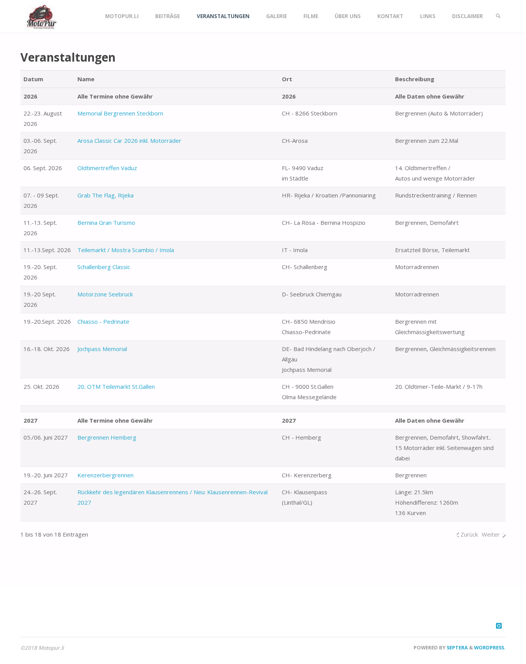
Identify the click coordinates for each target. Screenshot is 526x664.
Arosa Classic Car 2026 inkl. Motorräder (129, 140)
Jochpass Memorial (102, 349)
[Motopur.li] (40, 16)
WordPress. (490, 647)
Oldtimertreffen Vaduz (107, 168)
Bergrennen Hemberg (106, 437)
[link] (498, 16)
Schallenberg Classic (103, 267)
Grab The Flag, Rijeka (105, 195)
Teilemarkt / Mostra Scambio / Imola (125, 250)
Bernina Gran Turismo (106, 222)
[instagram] (499, 626)
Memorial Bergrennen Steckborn (120, 113)
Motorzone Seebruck (105, 294)
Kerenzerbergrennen (105, 475)
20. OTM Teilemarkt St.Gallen (116, 386)
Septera (457, 647)
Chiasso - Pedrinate (103, 321)
